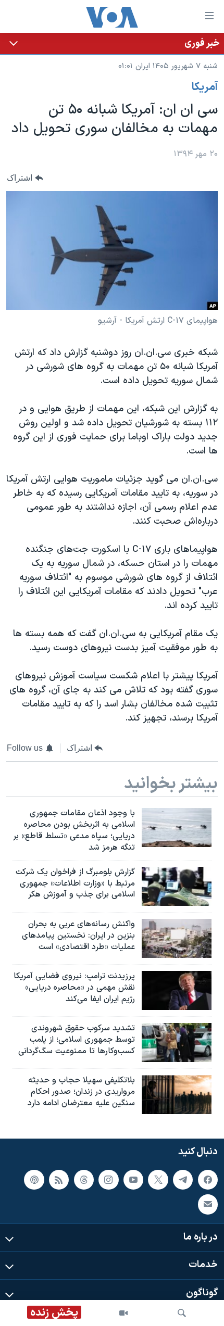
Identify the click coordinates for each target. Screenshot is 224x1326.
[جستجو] (181, 1313)
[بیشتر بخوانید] (112, 43)
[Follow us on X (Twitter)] (158, 1179)
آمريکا (205, 87)
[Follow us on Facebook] (208, 1179)
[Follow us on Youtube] (133, 1179)
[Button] (25, 178)
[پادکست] (34, 1179)
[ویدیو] (123, 1313)
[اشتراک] (208, 1204)
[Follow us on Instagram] (108, 1179)
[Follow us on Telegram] (183, 1179)
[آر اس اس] (59, 1179)
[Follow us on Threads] (84, 1179)
